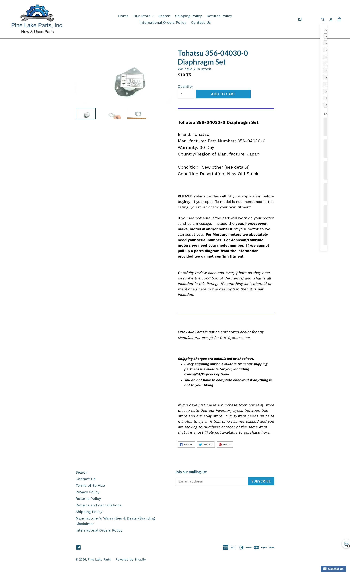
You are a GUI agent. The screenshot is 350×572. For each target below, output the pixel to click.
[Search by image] (300, 19)
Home (123, 16)
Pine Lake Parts (99, 559)
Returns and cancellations (98, 505)
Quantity (185, 86)
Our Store (144, 15)
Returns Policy (219, 16)
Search (164, 16)
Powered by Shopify (131, 559)
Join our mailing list (191, 472)
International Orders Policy (162, 22)
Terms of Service (90, 485)
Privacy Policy (87, 492)
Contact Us (201, 22)
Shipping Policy (188, 16)
